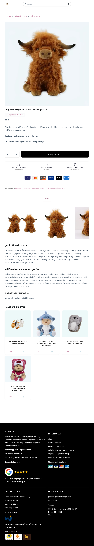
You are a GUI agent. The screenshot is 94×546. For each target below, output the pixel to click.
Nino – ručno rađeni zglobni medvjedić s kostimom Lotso (18, 388)
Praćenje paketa (11, 500)
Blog (50, 439)
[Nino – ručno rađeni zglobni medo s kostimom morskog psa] (46, 323)
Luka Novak (20, 115)
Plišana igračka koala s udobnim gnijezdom (75, 342)
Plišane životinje (58, 188)
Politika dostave (54, 443)
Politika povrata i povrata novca (61, 450)
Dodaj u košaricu (55, 154)
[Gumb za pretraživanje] (68, 4)
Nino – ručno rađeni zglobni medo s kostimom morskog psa (46, 343)
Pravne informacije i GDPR (59, 457)
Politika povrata (11, 507)
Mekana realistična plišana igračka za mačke (17, 342)
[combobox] (45, 4)
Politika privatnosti (56, 446)
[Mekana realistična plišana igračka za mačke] (18, 323)
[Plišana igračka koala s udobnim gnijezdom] (75, 323)
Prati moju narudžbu (13, 454)
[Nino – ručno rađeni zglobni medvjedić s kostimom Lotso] (18, 369)
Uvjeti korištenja (11, 504)
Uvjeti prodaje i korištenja (59, 454)
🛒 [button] (24, 352)
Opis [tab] (47, 199)
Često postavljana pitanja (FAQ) (17, 496)
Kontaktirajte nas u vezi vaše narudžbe (21, 457)
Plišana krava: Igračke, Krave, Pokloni (32, 188)
